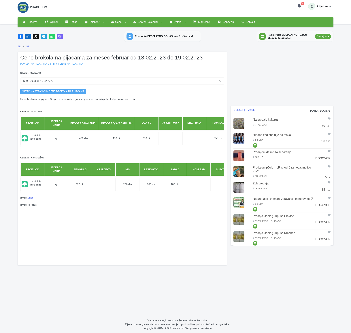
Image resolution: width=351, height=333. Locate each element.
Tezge (73, 21)
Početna (32, 21)
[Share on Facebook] (20, 36)
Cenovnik (228, 21)
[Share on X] (36, 36)
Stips (30, 197)
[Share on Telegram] (44, 36)
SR (28, 46)
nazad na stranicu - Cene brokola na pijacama (53, 91)
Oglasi (53, 21)
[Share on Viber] (60, 36)
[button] (94, 22)
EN (19, 46)
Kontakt (250, 21)
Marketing (203, 21)
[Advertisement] (122, 235)
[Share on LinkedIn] (28, 36)
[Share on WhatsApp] (52, 36)
